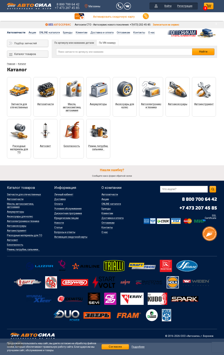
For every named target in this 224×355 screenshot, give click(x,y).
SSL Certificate (210, 216)
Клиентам (81, 32)
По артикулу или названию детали (74, 42)
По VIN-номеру (107, 42)
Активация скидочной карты (70, 237)
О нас (151, 32)
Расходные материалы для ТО (24, 235)
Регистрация (184, 6)
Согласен (115, 346)
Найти (203, 51)
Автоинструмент (16, 230)
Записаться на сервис (166, 24)
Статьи (58, 227)
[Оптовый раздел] (192, 32)
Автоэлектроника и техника (23, 221)
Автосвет (12, 240)
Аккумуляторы (15, 211)
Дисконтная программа (68, 213)
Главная (11, 64)
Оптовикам (123, 32)
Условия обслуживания (68, 208)
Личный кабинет (63, 194)
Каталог (22, 64)
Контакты (139, 32)
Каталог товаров (25, 54)
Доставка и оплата (102, 32)
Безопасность (15, 244)
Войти (168, 6)
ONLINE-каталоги (49, 32)
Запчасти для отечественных (24, 194)
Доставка (60, 199)
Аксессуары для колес (20, 216)
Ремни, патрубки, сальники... (23, 249)
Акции (32, 32)
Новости (59, 222)
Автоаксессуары (16, 225)
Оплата (58, 203)
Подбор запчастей (25, 43)
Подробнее (138, 347)
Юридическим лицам (66, 218)
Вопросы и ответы (64, 232)
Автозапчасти (16, 32)
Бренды (67, 32)
